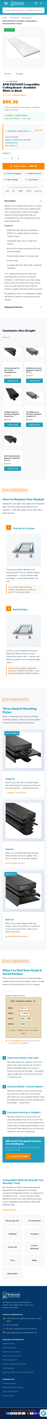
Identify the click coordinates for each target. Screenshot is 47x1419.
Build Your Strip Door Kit (12, 1356)
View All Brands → (10, 1210)
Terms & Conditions (10, 1391)
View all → (7, 337)
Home (5, 18)
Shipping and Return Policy (13, 1387)
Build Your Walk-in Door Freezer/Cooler (18, 1372)
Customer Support (10, 1383)
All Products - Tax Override (20, 18)
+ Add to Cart (12, 381)
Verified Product (19, 95)
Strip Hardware (8, 1368)
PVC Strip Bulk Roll (10, 1360)
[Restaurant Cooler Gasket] (18, 3)
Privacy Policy (8, 1396)
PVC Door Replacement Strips (14, 1364)
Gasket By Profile (9, 1348)
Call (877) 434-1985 (19, 1156)
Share (20, 74)
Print (9, 74)
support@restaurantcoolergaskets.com (21, 1333)
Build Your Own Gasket (12, 1352)
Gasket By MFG (9, 1343)
